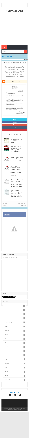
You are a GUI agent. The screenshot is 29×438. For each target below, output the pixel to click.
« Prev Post (5, 205)
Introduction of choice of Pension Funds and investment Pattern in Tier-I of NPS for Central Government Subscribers (16, 183)
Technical (7, 363)
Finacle (6, 334)
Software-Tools (8, 322)
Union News (7, 342)
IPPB (6, 359)
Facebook (15, 122)
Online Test (7, 318)
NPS (6, 351)
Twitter (14, 119)
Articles (6, 326)
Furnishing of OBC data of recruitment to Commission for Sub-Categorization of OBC (16, 159)
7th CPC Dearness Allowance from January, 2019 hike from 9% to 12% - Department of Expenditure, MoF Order (16, 193)
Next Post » (23, 205)
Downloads (7, 330)
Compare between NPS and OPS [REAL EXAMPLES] (16, 140)
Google (14, 124)
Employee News (8, 305)
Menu (4, 47)
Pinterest (15, 130)
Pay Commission (8, 314)
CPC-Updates (8, 355)
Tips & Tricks (7, 379)
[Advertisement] (14, 29)
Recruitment (7, 346)
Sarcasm (25, 5)
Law (6, 338)
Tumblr (14, 127)
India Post (7, 375)
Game (6, 371)
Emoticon (7, 214)
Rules (6, 367)
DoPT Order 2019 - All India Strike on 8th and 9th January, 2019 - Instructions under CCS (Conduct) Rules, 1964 (15, 150)
